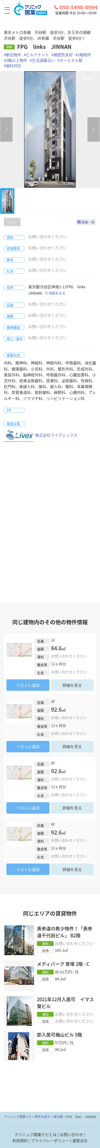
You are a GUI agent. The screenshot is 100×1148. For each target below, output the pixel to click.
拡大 (91, 78)
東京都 (58, 1116)
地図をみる (57, 293)
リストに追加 (27, 685)
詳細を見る (72, 685)
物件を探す (42, 1116)
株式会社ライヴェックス (56, 435)
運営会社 (80, 1140)
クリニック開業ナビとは (35, 1134)
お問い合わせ (71, 1134)
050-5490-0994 (78, 7)
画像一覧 (88, 222)
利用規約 (20, 1140)
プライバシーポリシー (50, 1140)
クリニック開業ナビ (18, 1116)
